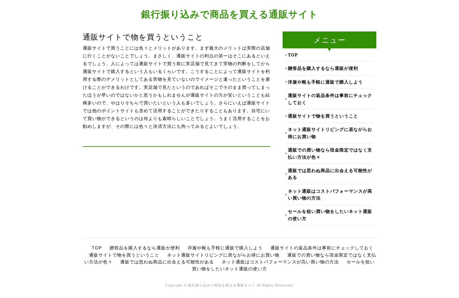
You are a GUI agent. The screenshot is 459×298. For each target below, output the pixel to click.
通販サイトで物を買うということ (323, 116)
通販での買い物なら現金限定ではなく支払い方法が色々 (330, 153)
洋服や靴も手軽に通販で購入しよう (325, 82)
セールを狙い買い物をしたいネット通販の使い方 (330, 214)
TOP (293, 55)
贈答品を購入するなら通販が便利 (323, 68)
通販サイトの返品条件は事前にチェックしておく (330, 98)
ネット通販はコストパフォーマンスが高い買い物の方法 (330, 194)
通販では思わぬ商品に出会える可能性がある (330, 173)
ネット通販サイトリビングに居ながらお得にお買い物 (330, 132)
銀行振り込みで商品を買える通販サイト (229, 13)
